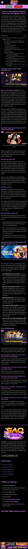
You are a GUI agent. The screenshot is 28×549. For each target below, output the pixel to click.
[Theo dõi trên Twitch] (17, 456)
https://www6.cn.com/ (13, 499)
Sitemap (4, 476)
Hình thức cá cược (10, 46)
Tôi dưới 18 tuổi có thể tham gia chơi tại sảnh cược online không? (16, 57)
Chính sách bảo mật (7, 467)
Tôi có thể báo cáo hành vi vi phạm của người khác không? (16, 65)
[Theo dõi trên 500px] (14, 456)
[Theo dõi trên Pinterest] (9, 456)
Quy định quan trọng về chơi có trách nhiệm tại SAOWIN (14, 43)
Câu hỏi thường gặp (9, 52)
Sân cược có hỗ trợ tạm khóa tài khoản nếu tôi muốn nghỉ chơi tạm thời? (15, 59)
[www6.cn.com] (14, 2)
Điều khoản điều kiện (8, 469)
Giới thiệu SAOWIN (7, 464)
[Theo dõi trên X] (2, 456)
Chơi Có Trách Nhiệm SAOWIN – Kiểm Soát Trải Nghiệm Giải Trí (14, 38)
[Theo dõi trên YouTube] (12, 456)
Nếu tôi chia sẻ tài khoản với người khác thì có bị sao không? (16, 62)
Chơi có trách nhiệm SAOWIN (9, 90)
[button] (2, 2)
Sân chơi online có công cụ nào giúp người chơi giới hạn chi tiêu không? (15, 54)
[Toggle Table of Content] (24, 36)
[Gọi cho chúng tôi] (7, 456)
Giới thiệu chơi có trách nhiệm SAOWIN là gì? (15, 41)
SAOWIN (3, 189)
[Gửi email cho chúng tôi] (5, 456)
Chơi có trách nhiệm (7, 471)
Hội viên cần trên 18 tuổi (11, 45)
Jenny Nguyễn (14, 501)
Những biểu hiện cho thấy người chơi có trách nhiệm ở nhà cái (15, 50)
